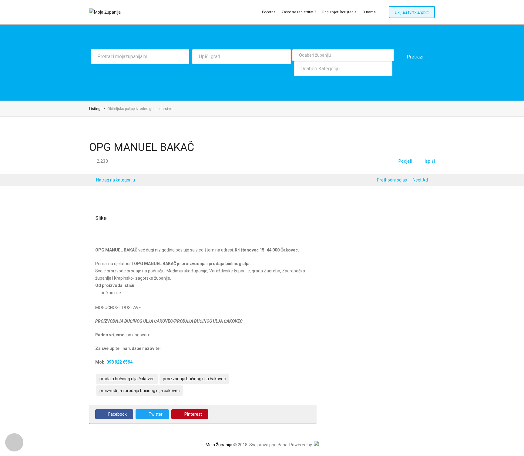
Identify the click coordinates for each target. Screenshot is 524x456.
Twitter (156, 414)
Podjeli (405, 161)
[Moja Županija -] (105, 12)
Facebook (117, 414)
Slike (101, 218)
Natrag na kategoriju (115, 180)
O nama (369, 12)
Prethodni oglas (392, 180)
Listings (95, 109)
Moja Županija (219, 444)
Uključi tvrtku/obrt (412, 12)
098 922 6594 (119, 362)
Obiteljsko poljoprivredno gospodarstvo (139, 109)
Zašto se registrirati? (298, 12)
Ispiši (430, 161)
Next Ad (420, 180)
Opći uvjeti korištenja (339, 12)
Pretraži (415, 57)
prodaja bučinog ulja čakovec (126, 378)
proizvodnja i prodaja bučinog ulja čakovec (139, 390)
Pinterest (193, 414)
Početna (269, 12)
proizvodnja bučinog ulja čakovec (194, 378)
